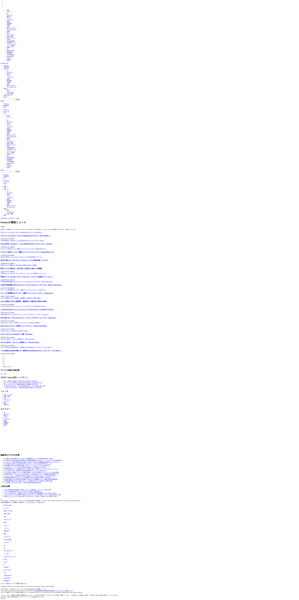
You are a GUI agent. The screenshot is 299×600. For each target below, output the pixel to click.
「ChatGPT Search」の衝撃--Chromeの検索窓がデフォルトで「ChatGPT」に (26, 470)
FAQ (5, 107)
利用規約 (14, 502)
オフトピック (7, 399)
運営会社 (21, 502)
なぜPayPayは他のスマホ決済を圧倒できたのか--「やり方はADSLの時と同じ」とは (28, 463)
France (8, 57)
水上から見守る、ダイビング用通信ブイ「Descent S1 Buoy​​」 (21, 342)
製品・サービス (11, 28)
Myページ (6, 109)
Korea (8, 60)
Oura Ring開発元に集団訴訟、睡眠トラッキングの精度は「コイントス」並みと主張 (28, 489)
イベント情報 (10, 45)
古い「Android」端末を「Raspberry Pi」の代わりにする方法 (20, 381)
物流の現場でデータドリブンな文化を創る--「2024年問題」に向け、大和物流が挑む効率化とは (31, 474)
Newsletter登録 (11, 41)
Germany (9, 59)
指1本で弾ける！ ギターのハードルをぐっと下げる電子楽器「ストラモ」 (25, 260)
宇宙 (8, 26)
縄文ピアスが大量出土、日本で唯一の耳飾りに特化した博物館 (21, 268)
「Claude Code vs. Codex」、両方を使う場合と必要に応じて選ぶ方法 (23, 387)
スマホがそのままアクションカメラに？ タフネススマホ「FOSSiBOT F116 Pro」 (28, 309)
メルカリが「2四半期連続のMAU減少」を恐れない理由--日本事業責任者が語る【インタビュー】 (32, 462)
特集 (5, 533)
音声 (5, 215)
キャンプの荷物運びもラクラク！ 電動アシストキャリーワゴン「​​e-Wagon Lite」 (27, 293)
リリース (6, 525)
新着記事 (6, 66)
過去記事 (6, 531)
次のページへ (7, 366)
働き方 (9, 16)
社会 (5, 398)
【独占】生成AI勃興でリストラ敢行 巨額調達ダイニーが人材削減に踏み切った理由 (29, 458)
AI (7, 13)
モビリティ (10, 15)
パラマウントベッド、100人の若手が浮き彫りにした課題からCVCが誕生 (25, 467)
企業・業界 (7, 396)
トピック (6, 401)
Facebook (6, 567)
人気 (5, 188)
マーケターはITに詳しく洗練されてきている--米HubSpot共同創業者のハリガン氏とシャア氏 (30, 493)
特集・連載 (10, 36)
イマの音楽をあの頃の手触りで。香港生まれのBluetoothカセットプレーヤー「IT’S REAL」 (31, 350)
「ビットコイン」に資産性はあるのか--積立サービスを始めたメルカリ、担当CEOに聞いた (30, 475)
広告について (41, 502)
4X (7, 49)
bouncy (9, 39)
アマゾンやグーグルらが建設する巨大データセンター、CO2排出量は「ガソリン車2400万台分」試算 (33, 494)
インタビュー (10, 34)
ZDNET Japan (10, 50)
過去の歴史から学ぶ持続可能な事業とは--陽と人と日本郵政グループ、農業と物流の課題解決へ (31, 479)
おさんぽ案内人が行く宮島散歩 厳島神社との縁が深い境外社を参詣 (23, 301)
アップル (6, 553)
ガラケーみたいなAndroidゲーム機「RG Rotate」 (17, 334)
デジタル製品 (7, 539)
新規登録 (6, 105)
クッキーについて (31, 502)
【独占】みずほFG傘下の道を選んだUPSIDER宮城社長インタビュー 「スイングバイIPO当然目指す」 (34, 460)
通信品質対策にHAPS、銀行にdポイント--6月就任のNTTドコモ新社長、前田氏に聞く (29, 480)
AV (4, 548)
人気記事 (6, 67)
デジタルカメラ (8, 550)
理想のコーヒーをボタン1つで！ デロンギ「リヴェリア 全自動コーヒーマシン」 (27, 276)
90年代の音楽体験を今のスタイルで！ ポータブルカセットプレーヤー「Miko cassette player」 (32, 285)
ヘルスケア (10, 19)
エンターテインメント (10, 556)
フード (9, 18)
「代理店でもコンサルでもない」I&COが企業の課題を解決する (23, 482)
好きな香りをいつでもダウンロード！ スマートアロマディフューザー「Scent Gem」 (29, 318)
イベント (6, 528)
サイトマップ (7, 569)
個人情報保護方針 (6, 502)
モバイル (6, 542)
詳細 (34, 597)
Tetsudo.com (10, 51)
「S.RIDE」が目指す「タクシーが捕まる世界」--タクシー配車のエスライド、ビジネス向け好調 (32, 472)
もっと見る (4, 373)
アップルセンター (12, 29)
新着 (8, 10)
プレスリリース (11, 44)
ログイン (6, 103)
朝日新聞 (9, 53)
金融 (8, 21)
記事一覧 (6, 404)
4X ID (2, 101)
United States (10, 56)
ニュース (6, 508)
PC (4, 545)
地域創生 (9, 23)
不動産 (9, 24)
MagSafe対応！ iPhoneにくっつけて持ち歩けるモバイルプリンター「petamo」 (27, 244)
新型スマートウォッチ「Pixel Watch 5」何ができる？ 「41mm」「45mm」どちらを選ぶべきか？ (31, 496)
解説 (8, 33)
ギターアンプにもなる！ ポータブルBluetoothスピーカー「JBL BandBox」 (25, 235)
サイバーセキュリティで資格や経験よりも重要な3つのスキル (21, 384)
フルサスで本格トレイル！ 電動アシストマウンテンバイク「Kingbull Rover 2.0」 (28, 252)
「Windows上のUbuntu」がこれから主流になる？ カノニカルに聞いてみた (25, 386)
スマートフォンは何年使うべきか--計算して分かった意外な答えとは (23, 382)
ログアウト (7, 111)
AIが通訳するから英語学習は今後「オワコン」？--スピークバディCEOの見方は (27, 465)
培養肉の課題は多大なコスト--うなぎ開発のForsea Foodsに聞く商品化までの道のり (28, 477)
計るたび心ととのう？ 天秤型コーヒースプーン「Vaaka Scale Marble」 (24, 326)
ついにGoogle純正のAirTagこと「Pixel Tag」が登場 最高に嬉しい (23, 491)
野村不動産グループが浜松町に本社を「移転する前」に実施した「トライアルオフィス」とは (31, 469)
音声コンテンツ (11, 37)
